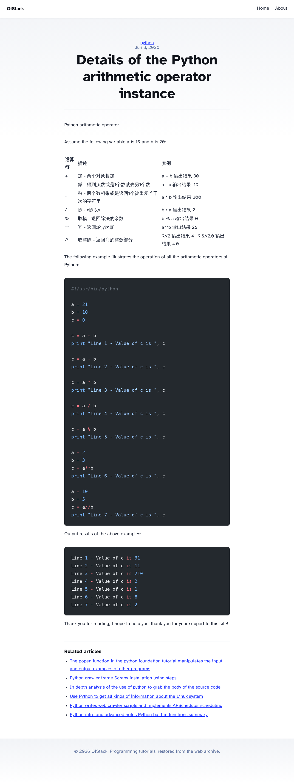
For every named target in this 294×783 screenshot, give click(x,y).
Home (263, 8)
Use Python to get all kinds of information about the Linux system (136, 696)
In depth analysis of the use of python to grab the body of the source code (145, 687)
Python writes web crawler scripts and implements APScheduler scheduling (146, 705)
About (281, 8)
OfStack (15, 8)
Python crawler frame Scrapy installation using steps (123, 678)
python (147, 43)
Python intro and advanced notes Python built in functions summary (139, 714)
